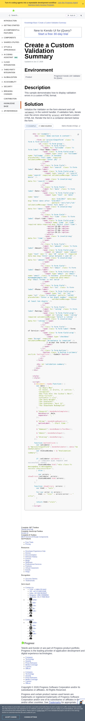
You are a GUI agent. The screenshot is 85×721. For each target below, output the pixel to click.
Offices (27, 668)
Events (27, 570)
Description (37, 87)
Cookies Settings (30, 717)
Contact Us (29, 588)
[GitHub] (31, 614)
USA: (38, 589)
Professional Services (33, 564)
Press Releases (31, 663)
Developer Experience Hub (35, 551)
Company (29, 657)
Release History (31, 557)
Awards (28, 661)
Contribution (10, 99)
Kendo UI (24, 533)
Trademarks (55, 702)
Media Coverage (31, 665)
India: (38, 593)
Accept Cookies (11, 717)
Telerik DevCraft (27, 529)
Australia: (39, 597)
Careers (28, 667)
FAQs (27, 572)
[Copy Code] (78, 134)
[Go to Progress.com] (28, 644)
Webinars (28, 562)
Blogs (27, 560)
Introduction (10, 21)
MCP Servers (26, 537)
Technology (29, 659)
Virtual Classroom (32, 568)
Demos (28, 553)
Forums (28, 559)
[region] (42, 712)
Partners (28, 566)
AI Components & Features (11, 31)
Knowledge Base (9, 105)
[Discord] (31, 616)
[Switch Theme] (81, 15)
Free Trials (29, 542)
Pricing (28, 544)
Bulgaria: (39, 595)
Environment (39, 70)
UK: (38, 591)
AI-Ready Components (39, 537)
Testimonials (30, 580)
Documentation (31, 555)
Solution (34, 104)
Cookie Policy (41, 710)
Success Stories (31, 579)
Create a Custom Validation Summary (52, 23)
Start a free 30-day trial (53, 34)
